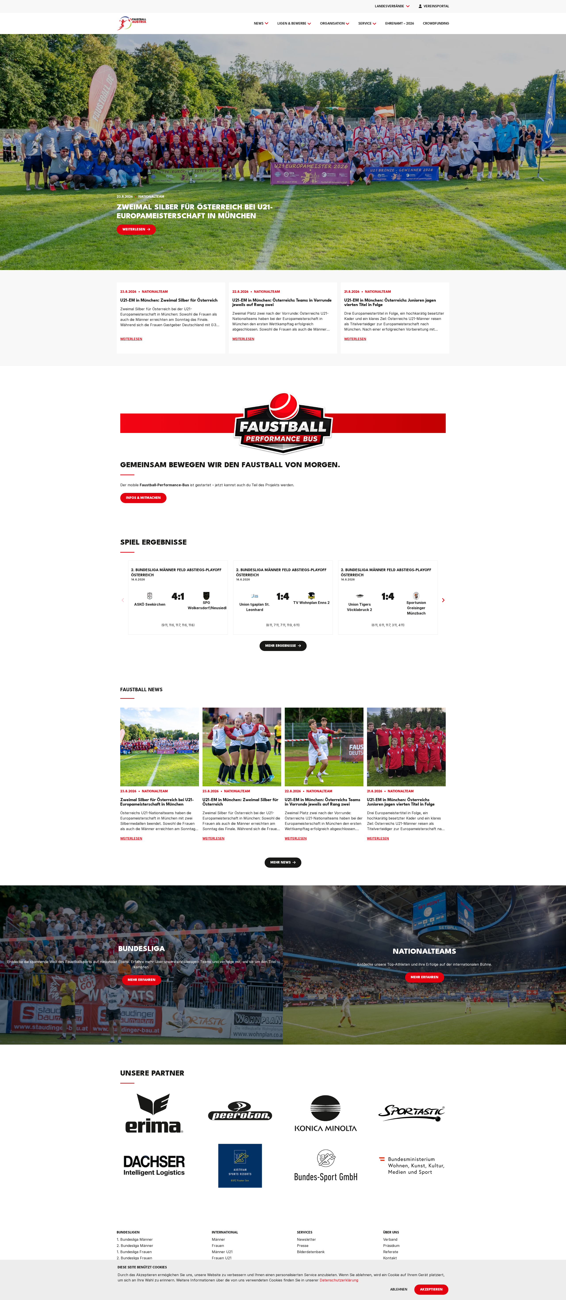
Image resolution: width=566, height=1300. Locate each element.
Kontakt (390, 1258)
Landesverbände (389, 6)
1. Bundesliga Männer (135, 1239)
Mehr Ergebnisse (280, 646)
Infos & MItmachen (143, 498)
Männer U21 (222, 1252)
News (259, 23)
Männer (218, 1239)
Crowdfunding (436, 23)
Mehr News (280, 862)
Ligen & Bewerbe (291, 23)
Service (365, 23)
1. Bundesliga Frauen (134, 1252)
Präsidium (391, 1245)
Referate (390, 1252)
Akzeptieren (431, 1289)
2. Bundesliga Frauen (134, 1258)
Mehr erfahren (141, 980)
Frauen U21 (221, 1258)
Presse (302, 1245)
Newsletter (306, 1239)
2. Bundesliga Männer (135, 1245)
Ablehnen (398, 1289)
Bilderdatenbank (311, 1252)
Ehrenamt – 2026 (399, 23)
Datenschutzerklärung (339, 1280)
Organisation (332, 23)
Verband (390, 1239)
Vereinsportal (436, 6)
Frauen (218, 1245)
